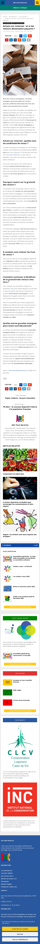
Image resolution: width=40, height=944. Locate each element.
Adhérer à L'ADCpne (20, 8)
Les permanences (6, 870)
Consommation (7, 23)
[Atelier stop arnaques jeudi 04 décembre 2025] (7, 599)
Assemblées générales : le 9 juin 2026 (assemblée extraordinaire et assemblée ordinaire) (24, 558)
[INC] (20, 816)
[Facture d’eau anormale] (7, 702)
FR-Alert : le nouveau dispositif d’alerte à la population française (20, 408)
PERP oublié (17, 690)
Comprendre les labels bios (13, 474)
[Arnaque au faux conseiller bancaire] (7, 682)
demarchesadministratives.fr (18, 370)
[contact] (9, 901)
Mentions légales (6, 884)
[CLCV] (20, 770)
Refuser (20, 934)
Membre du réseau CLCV (9, 879)
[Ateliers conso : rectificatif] (7, 569)
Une (5, 378)
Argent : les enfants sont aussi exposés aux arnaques (20, 535)
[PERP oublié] (7, 692)
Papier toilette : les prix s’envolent (20, 398)
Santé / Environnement (18, 23)
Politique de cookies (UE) (9, 887)
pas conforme (14, 155)
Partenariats (5, 881)
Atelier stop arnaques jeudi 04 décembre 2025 (23, 597)
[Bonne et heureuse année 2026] (7, 589)
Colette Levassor (9, 31)
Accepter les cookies (20, 929)
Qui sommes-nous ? (7, 876)
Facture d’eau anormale (21, 700)
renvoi (12, 291)
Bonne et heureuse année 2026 (24, 586)
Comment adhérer (7, 873)
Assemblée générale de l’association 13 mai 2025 (21, 654)
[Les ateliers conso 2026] (7, 579)
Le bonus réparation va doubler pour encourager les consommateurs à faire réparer (18, 504)
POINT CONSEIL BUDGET (20, 618)
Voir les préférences (20, 939)
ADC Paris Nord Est (20, 3)
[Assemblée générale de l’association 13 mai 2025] (7, 656)
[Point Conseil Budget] (20, 640)
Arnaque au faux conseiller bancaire (22, 681)
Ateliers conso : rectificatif (22, 566)
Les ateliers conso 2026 (21, 576)
